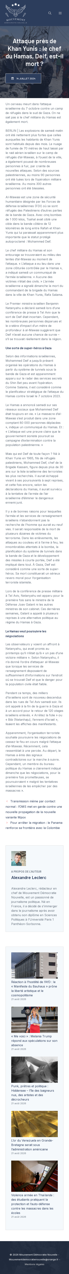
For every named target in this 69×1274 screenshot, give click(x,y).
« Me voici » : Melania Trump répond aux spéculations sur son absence (34, 1040)
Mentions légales (34, 1264)
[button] (50, 13)
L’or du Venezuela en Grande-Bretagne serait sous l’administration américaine (32, 1145)
